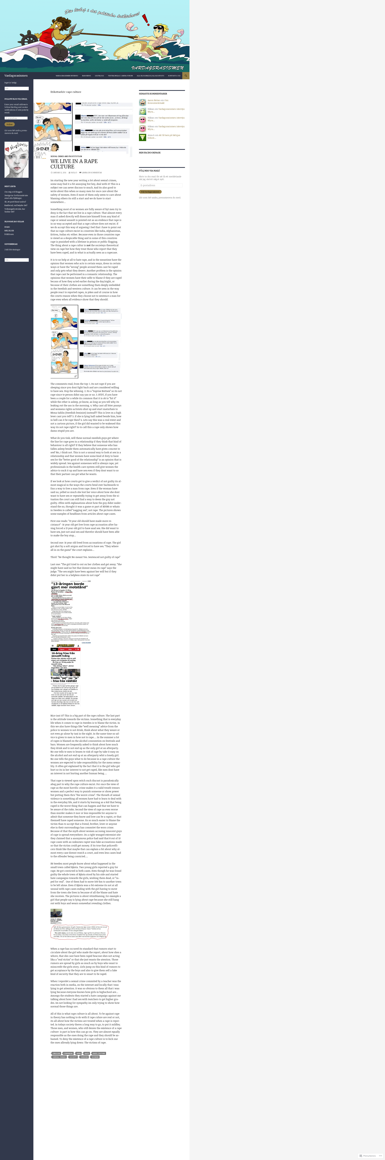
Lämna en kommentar (92, 172)
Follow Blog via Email (16, 99)
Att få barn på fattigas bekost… (164, 136)
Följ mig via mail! (149, 170)
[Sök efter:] (17, 88)
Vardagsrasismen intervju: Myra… (166, 110)
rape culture (99, 1053)
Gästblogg (99, 75)
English (56, 1053)
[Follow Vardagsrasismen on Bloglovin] (17, 159)
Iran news (86, 75)
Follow (9, 124)
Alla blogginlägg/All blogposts (150, 75)
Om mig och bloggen (13, 192)
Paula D (74, 172)
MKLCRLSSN (9, 230)
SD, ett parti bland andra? (15, 201)
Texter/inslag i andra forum (120, 75)
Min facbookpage (149, 152)
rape (87, 1053)
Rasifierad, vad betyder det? (16, 205)
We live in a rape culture (74, 164)
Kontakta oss (174, 75)
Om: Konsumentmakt (158, 101)
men (79, 1053)
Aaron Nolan (154, 100)
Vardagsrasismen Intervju (67, 75)
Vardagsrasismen (16, 75)
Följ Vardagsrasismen (150, 192)
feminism (68, 1053)
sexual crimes (59, 1057)
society (73, 1057)
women (95, 1057)
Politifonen (9, 234)
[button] (86, 612)
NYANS (7, 227)
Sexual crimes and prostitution (66, 156)
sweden (84, 1057)
